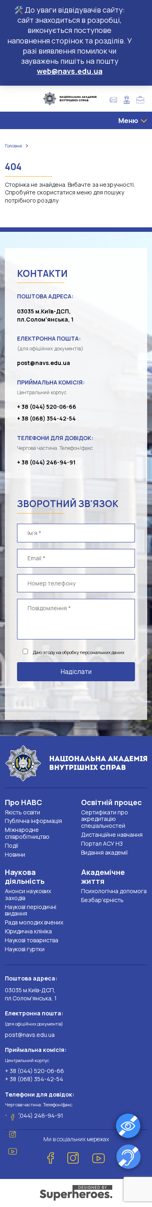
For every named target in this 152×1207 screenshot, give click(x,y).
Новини (15, 854)
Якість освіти (22, 812)
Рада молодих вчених (34, 922)
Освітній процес (111, 802)
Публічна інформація (33, 821)
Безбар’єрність (102, 900)
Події (11, 845)
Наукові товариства (31, 940)
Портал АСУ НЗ (101, 843)
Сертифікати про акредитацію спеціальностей (104, 819)
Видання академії (104, 852)
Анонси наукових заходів (28, 894)
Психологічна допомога (114, 891)
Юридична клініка (28, 931)
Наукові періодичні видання (30, 910)
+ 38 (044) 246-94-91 (46, 462)
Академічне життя (103, 876)
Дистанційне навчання (112, 834)
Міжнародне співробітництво (27, 833)
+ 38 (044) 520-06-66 (46, 406)
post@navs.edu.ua (43, 363)
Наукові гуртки (25, 949)
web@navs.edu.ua (70, 71)
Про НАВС (23, 802)
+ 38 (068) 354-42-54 (46, 418)
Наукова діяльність (25, 876)
